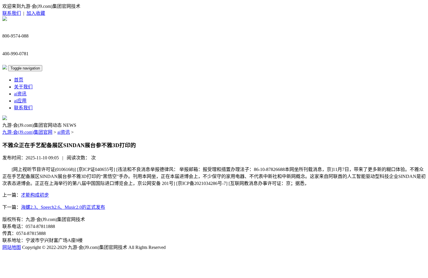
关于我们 (23, 86)
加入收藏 (35, 13)
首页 (18, 79)
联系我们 (11, 13)
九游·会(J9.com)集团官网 (27, 132)
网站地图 (11, 247)
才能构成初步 (35, 195)
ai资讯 (20, 93)
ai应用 (20, 100)
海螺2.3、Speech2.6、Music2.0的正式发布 (63, 207)
